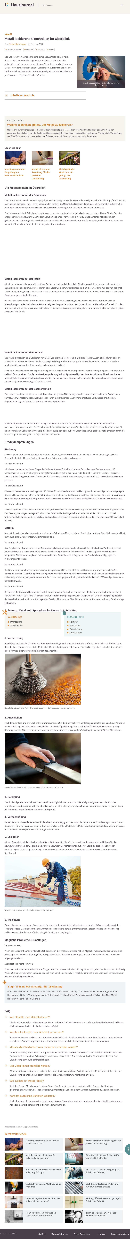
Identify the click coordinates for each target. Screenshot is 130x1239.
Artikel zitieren (14, 49)
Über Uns (41, 1234)
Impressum (100, 1234)
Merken (29, 49)
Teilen (40, 49)
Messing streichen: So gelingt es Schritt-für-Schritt (15, 172)
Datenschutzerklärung (120, 1234)
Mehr (51, 49)
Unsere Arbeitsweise (59, 1234)
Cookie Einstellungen (82, 1234)
